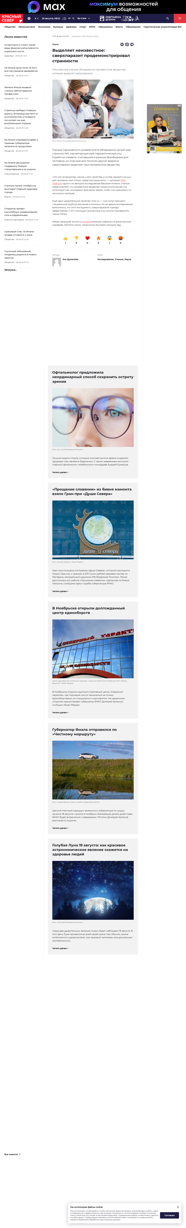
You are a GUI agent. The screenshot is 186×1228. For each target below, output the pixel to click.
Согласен (169, 1215)
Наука (128, 259)
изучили (86, 221)
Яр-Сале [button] (81, 18)
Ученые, (120, 259)
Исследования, (106, 259)
